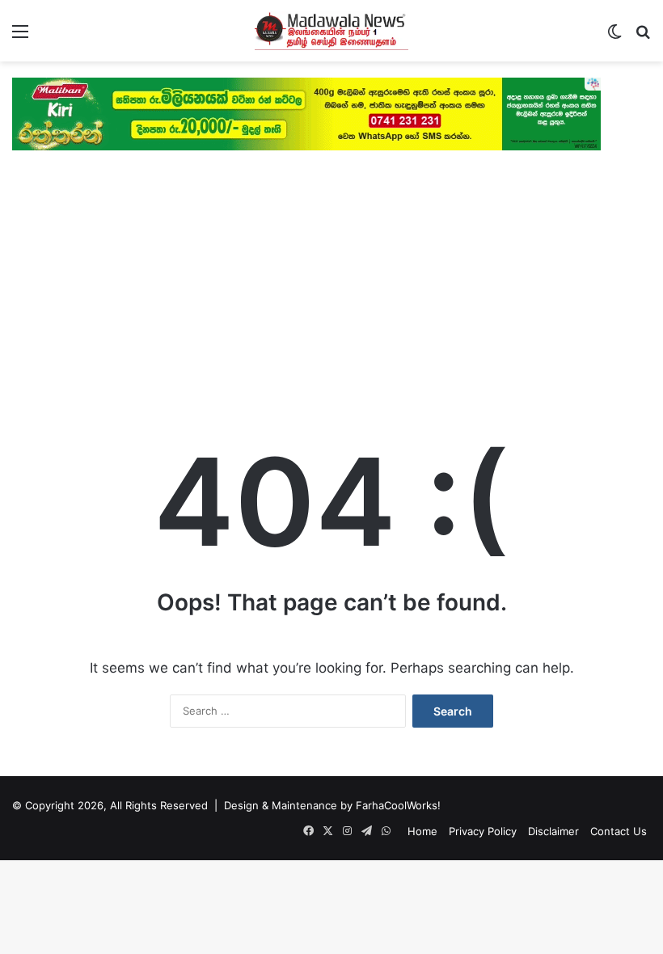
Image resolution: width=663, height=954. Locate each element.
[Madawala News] (331, 30)
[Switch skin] (614, 37)
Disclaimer (553, 831)
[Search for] (643, 37)
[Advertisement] (331, 280)
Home (422, 831)
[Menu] (20, 37)
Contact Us (618, 831)
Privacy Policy (483, 831)
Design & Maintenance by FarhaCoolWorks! (332, 805)
